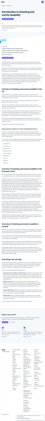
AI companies (25, 371)
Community (36, 356)
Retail (24, 387)
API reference (26, 403)
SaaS (24, 369)
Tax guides (9, 5)
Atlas (14, 353)
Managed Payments (16, 376)
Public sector (25, 386)
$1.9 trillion (4, 65)
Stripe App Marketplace (27, 393)
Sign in (35, 388)
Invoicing (14, 371)
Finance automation (27, 360)
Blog (35, 354)
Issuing (14, 373)
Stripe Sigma (15, 385)
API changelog (26, 406)
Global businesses (26, 362)
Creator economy (26, 373)
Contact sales (12, 322)
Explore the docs (26, 336)
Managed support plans (38, 385)
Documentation (26, 402)
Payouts (14, 380)
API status (25, 405)
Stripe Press (36, 378)
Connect (14, 362)
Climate (14, 360)
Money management (27, 366)
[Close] (43, 415)
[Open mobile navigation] (42, 2)
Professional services (27, 384)
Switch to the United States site (23, 418)
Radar (14, 382)
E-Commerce (25, 357)
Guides (3, 5)
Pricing (14, 351)
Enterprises (25, 351)
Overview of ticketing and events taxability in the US (12, 48)
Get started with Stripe (7, 18)
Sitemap (35, 366)
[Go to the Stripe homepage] (3, 350)
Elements (14, 366)
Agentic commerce (27, 354)
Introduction (4, 46)
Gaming (24, 374)
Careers (35, 375)
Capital (14, 357)
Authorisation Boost (16, 354)
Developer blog (26, 411)
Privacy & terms (37, 360)
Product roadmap (37, 373)
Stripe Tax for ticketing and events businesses (21, 301)
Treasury (14, 389)
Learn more (4, 30)
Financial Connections (17, 368)
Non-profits (25, 383)
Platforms (25, 368)
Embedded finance (27, 359)
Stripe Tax (11, 265)
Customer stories (37, 353)
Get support (36, 384)
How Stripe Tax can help (6, 54)
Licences (36, 364)
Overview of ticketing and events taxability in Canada (12, 52)
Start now (5, 322)
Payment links (15, 377)
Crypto (14, 363)
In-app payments (26, 363)
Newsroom (36, 376)
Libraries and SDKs (26, 408)
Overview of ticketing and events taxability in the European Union (15, 50)
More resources (37, 369)
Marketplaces (26, 365)
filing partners (30, 295)
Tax (13, 386)
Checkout (14, 359)
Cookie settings (37, 368)
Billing (14, 356)
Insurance (25, 378)
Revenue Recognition (17, 383)
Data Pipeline (15, 365)
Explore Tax (4, 336)
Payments (14, 379)
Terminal (14, 388)
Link (13, 374)
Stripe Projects (26, 410)
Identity (14, 369)
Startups (25, 353)
